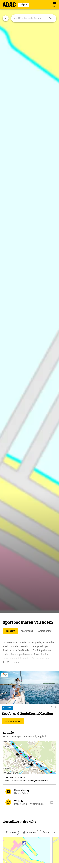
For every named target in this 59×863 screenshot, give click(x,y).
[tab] (10, 631)
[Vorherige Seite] (6, 18)
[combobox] (33, 18)
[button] (50, 18)
